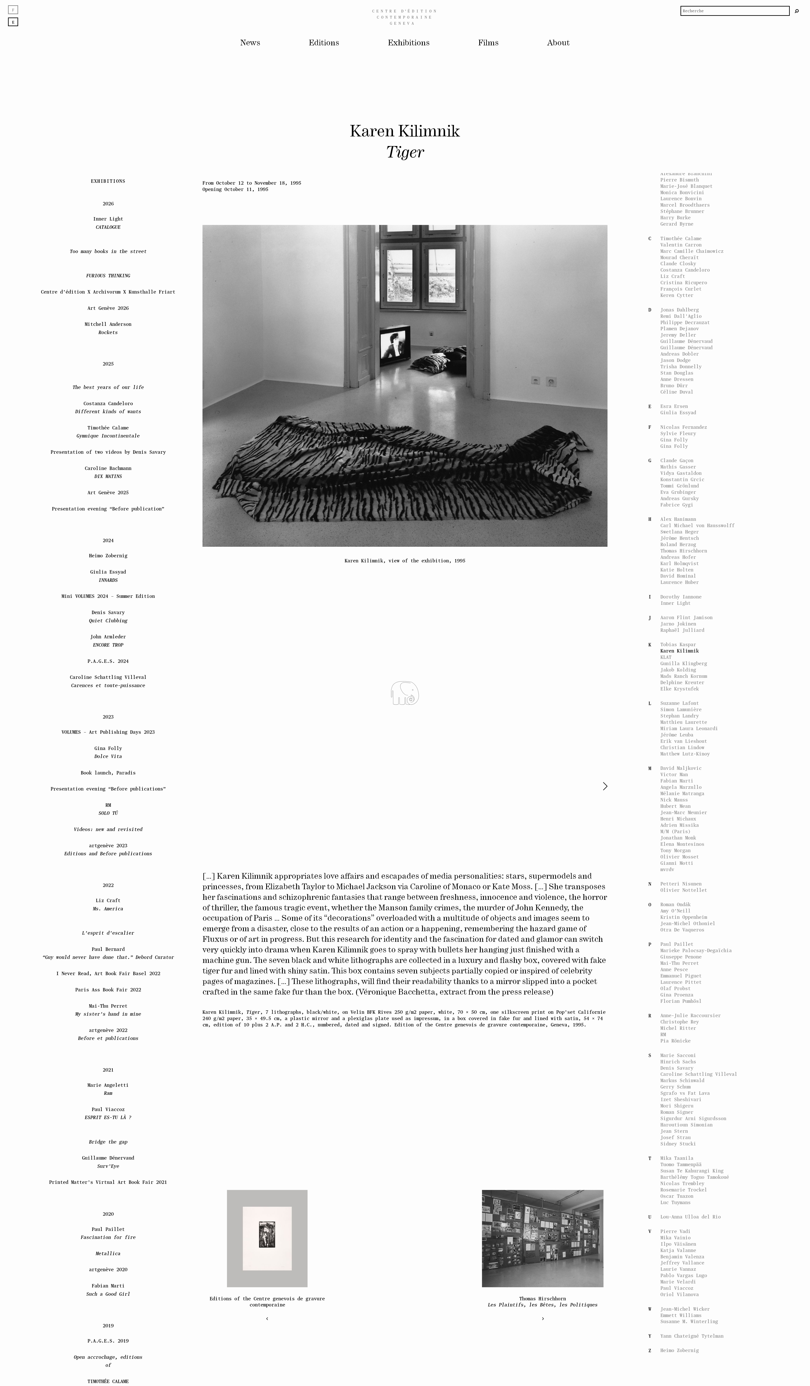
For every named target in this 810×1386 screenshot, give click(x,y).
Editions (324, 43)
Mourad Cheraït (679, 257)
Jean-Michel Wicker (685, 1309)
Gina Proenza (676, 995)
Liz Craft (672, 276)
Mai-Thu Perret (679, 963)
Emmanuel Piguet (681, 976)
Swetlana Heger (679, 532)
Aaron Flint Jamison (686, 617)
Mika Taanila (676, 1158)
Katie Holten (676, 570)
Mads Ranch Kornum (683, 676)
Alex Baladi (675, 154)
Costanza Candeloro (685, 270)
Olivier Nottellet (683, 890)
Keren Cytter (676, 295)
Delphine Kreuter (682, 682)
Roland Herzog (678, 544)
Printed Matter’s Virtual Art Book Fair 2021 (108, 1131)
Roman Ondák (675, 904)
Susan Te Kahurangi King (692, 1170)
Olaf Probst (675, 988)
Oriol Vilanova (679, 1294)
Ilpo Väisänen (678, 1244)
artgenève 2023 (108, 798)
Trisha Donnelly (681, 366)
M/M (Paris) (675, 831)
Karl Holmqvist (679, 563)
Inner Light (675, 603)
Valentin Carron (681, 245)
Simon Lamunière (681, 709)
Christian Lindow (682, 747)
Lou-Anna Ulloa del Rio (690, 1217)
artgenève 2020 (108, 1218)
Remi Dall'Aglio (681, 316)
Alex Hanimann (678, 519)
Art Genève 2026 (108, 256)
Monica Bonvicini (682, 192)
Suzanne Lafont (679, 703)
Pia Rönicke (675, 1041)
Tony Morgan (675, 850)
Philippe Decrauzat (685, 322)
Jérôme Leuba (676, 735)
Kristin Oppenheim (683, 917)
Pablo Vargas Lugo (683, 1275)
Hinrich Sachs (678, 1061)
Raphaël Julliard (682, 630)
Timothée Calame (681, 238)
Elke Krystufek (679, 689)
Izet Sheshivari (681, 1099)
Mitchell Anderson (108, 276)
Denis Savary (676, 1068)
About (558, 43)
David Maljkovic (681, 768)
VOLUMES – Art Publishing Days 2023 (108, 680)
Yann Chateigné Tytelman (692, 1336)
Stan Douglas (676, 373)
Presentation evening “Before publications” (108, 737)
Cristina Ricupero (683, 282)
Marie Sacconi (678, 1055)
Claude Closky (678, 263)
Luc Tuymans (675, 1202)
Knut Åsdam (674, 134)
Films (488, 43)
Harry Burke (675, 217)
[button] (589, 786)
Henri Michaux (678, 819)
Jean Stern (674, 1131)
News (250, 43)
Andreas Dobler (679, 354)
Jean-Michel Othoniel (687, 923)
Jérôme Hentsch (679, 538)
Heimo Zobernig (679, 1350)
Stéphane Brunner (682, 211)
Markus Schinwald (682, 1080)
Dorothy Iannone (681, 597)
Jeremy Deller (678, 335)
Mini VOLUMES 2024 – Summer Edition (108, 544)
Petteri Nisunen (681, 884)
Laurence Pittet (681, 982)
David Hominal (678, 576)
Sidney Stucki (678, 1143)
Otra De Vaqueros (682, 930)
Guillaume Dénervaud (686, 341)
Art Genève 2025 (108, 441)
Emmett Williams (681, 1315)
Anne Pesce (674, 969)
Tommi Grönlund (679, 486)
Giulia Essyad (678, 412)
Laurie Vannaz (678, 1269)
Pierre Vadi (675, 1231)
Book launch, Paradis (108, 721)
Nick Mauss (674, 800)
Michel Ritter (678, 1028)
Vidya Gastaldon (681, 473)
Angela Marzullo (681, 787)
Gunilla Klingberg (683, 663)
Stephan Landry (679, 716)
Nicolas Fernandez (683, 427)
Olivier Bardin (679, 161)
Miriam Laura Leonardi (689, 728)
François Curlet (681, 289)
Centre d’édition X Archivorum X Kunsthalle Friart (108, 240)
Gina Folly (674, 440)
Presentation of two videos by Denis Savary (108, 400)
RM (663, 1034)
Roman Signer (676, 1112)
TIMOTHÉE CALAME (108, 1334)
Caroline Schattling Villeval (698, 1074)
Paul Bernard (676, 167)
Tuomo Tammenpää (681, 1164)
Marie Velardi (678, 1281)
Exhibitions (409, 43)
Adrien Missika (679, 825)
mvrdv (667, 869)
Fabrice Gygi (676, 505)
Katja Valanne (678, 1250)
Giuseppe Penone (681, 957)
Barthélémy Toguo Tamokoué (694, 1177)
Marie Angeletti (108, 1037)
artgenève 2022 (108, 982)
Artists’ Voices (681, 127)
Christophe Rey (679, 1022)
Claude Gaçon (676, 460)
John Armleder (108, 589)
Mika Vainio (675, 1237)
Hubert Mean (675, 806)
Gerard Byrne (676, 224)
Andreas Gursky (679, 498)
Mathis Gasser (678, 467)
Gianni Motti (676, 863)
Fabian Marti (676, 781)
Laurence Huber (679, 582)
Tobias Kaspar (678, 644)
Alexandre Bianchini (686, 173)
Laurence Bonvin (681, 198)
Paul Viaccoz (676, 1288)
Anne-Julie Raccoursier (690, 1015)
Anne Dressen (676, 379)
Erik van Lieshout (683, 741)
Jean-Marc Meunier (683, 812)
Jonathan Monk (678, 838)
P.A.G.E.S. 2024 (108, 609)
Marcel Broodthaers (685, 205)
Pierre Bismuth (679, 180)
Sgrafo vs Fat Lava (685, 1093)
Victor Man (674, 774)
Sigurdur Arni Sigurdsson (693, 1118)
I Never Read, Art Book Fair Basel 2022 (108, 922)
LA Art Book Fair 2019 (108, 1354)
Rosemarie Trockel (683, 1189)
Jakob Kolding (678, 670)
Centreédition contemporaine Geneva (405, 17)
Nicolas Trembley (682, 1183)
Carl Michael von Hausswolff (697, 525)
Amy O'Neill (675, 911)
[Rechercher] (797, 11)
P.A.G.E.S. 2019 (108, 1289)
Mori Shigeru (676, 1106)
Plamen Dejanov (679, 328)
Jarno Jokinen (678, 624)
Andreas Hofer (678, 557)
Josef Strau (675, 1137)
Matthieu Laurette (683, 722)
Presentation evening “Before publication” (108, 457)
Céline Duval (676, 392)
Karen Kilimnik (679, 651)
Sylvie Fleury (678, 433)
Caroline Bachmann (683, 148)
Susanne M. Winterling (689, 1321)
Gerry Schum (675, 1087)
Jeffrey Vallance (682, 1263)
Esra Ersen (674, 406)
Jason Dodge (675, 360)
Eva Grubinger (678, 492)
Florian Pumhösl (681, 1001)
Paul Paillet (676, 944)
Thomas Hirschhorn (683, 551)
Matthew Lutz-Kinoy (685, 754)
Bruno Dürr (674, 385)
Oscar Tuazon (676, 1196)
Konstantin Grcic (682, 479)
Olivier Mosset (679, 856)
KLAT (665, 657)
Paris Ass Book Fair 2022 (108, 938)
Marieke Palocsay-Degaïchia (696, 950)
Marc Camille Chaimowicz (692, 251)
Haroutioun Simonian (686, 1124)
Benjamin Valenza (682, 1256)
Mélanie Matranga (682, 793)
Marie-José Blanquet (686, 186)
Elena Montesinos (682, 844)
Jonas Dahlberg (679, 310)
